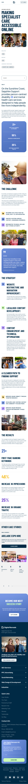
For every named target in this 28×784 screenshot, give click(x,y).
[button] (24, 78)
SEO (3, 60)
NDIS (3, 54)
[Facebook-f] (6, 777)
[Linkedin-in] (18, 777)
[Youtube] (10, 777)
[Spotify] (22, 777)
